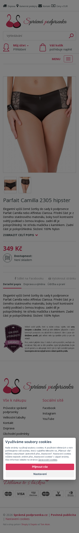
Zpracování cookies (47, 459)
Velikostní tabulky (14, 417)
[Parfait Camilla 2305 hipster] (39, 124)
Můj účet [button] (20, 47)
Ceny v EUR (62, 6)
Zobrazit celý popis (18, 235)
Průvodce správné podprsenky (15, 410)
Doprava (11, 6)
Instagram (49, 413)
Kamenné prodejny (28, 6)
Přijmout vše (40, 466)
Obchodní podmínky (16, 434)
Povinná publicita (63, 515)
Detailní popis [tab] (12, 284)
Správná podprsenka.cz (31, 515)
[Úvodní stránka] (36, 21)
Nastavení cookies (17, 519)
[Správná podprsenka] (38, 386)
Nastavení (40, 474)
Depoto (33, 524)
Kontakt (46, 6)
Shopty (24, 524)
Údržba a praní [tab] (56, 284)
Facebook (49, 408)
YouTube (48, 419)
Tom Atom (45, 524)
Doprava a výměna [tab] (34, 284)
